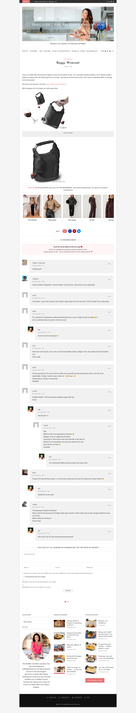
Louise (34, 391)
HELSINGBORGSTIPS (92, 51)
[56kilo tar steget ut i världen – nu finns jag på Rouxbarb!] (59, 670)
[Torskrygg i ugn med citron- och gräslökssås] (90, 659)
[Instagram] (108, 1)
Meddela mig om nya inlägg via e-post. (36, 587)
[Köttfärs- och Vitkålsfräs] (90, 623)
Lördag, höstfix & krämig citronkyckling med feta (74, 623)
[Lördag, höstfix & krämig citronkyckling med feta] (59, 623)
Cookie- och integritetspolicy (61, 51)
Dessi (34, 473)
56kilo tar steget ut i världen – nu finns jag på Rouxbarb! (74, 669)
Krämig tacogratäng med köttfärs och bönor (74, 635)
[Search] (113, 51)
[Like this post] (65, 231)
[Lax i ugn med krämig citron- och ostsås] (90, 670)
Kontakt (82, 51)
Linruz (34, 504)
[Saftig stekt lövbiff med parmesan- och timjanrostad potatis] (90, 635)
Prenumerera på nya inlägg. (35, 577)
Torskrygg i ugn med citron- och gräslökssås (106, 657)
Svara (109, 263)
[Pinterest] (111, 1)
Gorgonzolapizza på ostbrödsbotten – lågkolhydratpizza (54, 1)
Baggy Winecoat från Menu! (56, 84)
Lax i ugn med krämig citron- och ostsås (105, 668)
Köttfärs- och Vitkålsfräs (103, 622)
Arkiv (41, 51)
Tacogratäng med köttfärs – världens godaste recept (104, 646)
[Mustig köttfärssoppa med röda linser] (59, 659)
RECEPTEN (25, 51)
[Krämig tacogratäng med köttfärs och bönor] (59, 635)
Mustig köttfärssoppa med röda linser (74, 657)
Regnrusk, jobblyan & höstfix (74, 646)
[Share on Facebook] (70, 231)
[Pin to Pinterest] (74, 231)
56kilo (37, 664)
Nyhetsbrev (47, 51)
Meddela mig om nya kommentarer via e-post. (39, 582)
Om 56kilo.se (75, 51)
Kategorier (33, 51)
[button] (31, 1)
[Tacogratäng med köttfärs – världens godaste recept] (90, 647)
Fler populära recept (94, 680)
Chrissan (35, 279)
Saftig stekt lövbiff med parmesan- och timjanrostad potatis (105, 634)
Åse (39, 330)
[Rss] (113, 1)
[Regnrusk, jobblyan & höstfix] (59, 647)
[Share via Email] (79, 231)
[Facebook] (101, 51)
